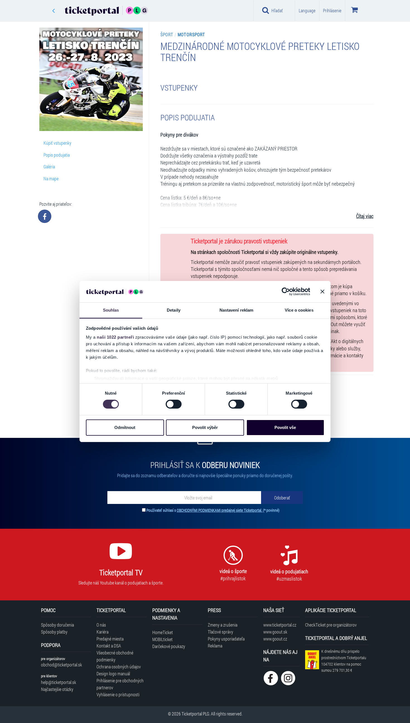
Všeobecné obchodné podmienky (115, 656)
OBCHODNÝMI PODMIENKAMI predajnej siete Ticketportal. (220, 510)
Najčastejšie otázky (57, 689)
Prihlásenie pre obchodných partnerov (120, 684)
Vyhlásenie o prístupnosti (118, 694)
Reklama (215, 646)
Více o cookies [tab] (299, 310)
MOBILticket (162, 639)
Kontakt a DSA (109, 646)
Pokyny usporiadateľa (226, 639)
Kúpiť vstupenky (57, 143)
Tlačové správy (220, 632)
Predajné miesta (110, 639)
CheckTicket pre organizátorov (331, 625)
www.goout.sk (275, 632)
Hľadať (277, 10)
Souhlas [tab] (111, 310)
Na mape (51, 178)
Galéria (49, 166)
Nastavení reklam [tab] (237, 310)
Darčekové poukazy (168, 646)
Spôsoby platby (54, 632)
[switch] (174, 404)
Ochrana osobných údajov (119, 666)
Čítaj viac (364, 216)
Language (307, 10)
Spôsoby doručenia (57, 625)
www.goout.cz (275, 639)
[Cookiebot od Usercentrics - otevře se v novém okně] (285, 291)
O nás (101, 625)
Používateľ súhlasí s (212, 510)
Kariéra (102, 632)
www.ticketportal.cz (279, 625)
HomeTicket (162, 632)
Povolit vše (285, 427)
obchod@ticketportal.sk (61, 665)
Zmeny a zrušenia (222, 625)
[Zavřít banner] (322, 291)
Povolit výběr (205, 427)
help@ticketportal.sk (58, 682)
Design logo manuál (113, 673)
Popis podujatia (57, 155)
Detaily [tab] (173, 310)
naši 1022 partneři (115, 337)
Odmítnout (124, 427)
